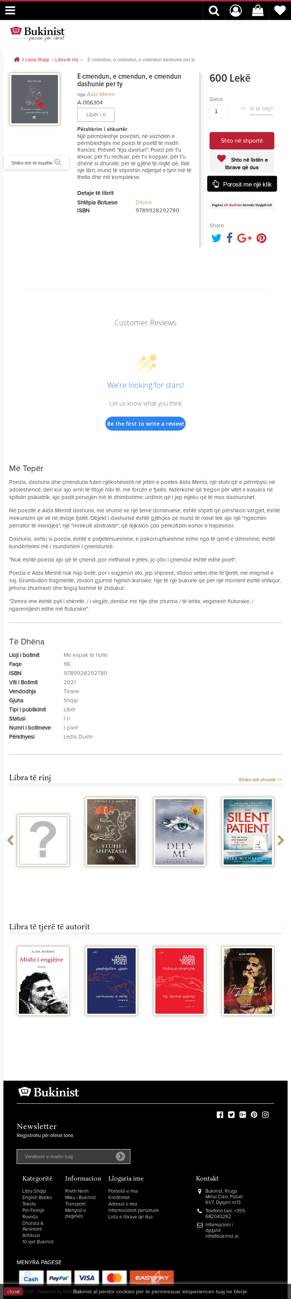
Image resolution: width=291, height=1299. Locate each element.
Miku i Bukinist (80, 1197)
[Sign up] (120, 1156)
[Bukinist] (37, 34)
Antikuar (31, 1235)
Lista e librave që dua (130, 1217)
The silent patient (248, 874)
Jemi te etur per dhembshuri (248, 1026)
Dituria (144, 202)
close (13, 1291)
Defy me (180, 874)
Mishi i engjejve (43, 1023)
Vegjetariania (43, 874)
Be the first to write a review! (145, 423)
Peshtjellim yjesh (111, 1023)
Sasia (216, 99)
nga (81, 94)
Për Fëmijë (33, 1210)
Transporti (75, 1204)
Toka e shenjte (180, 1023)
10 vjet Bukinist (38, 1242)
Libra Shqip (34, 1191)
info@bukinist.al (221, 1236)
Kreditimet (119, 1197)
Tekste (29, 1204)
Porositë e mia (123, 1191)
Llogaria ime (126, 1179)
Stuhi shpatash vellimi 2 (111, 877)
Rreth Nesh (77, 1191)
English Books (37, 1197)
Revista (30, 1217)
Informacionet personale (133, 1210)
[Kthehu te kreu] (16, 60)
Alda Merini (100, 94)
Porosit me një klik (247, 184)
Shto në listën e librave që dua (246, 163)
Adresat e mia (122, 1204)
